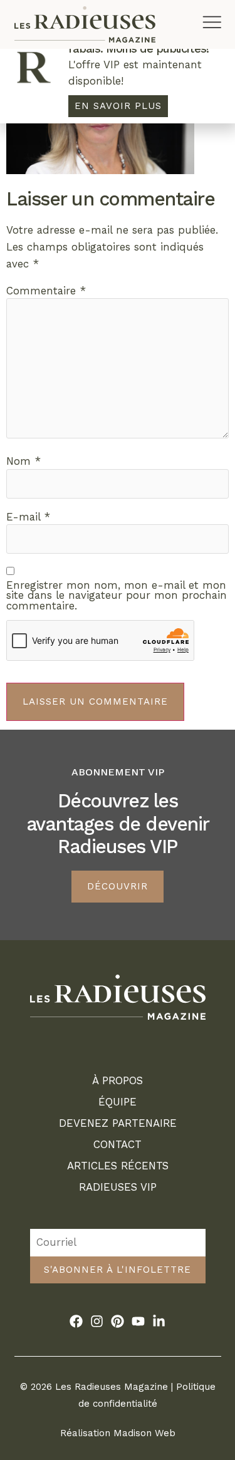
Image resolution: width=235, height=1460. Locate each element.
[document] (117, 730)
